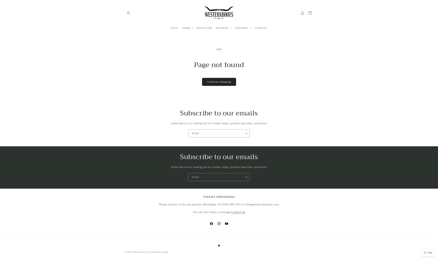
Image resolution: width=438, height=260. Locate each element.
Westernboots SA (141, 252)
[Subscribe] (246, 133)
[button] (128, 13)
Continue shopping (219, 81)
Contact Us (238, 212)
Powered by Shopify (159, 252)
